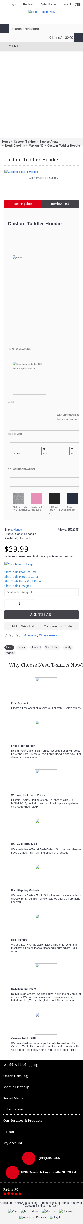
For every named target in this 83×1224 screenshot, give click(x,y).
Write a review (48, 635)
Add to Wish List (22, 626)
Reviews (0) (60, 204)
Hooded (36, 647)
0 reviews (30, 635)
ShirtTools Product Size (20, 572)
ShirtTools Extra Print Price (22, 581)
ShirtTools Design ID (18, 586)
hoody (67, 647)
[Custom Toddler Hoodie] (41, 172)
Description (23, 204)
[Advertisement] (41, 94)
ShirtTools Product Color (21, 576)
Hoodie (21, 647)
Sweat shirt (52, 647)
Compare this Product (59, 626)
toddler (10, 653)
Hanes (18, 529)
